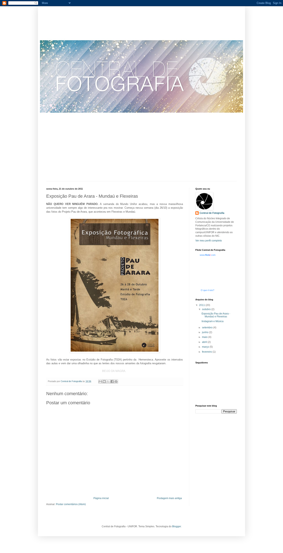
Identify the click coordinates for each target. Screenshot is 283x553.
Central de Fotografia (212, 213)
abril (205, 342)
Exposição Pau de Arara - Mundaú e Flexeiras (216, 315)
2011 (202, 305)
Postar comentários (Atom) (71, 504)
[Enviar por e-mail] (100, 381)
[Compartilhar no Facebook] (112, 381)
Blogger (176, 526)
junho (205, 332)
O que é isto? (207, 290)
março (206, 346)
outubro (206, 309)
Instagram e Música (213, 321)
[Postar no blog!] (104, 381)
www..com (207, 255)
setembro (207, 327)
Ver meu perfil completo (208, 240)
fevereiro (207, 351)
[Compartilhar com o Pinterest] (116, 381)
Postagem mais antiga (169, 498)
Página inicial (101, 498)
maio (205, 337)
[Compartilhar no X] (108, 381)
